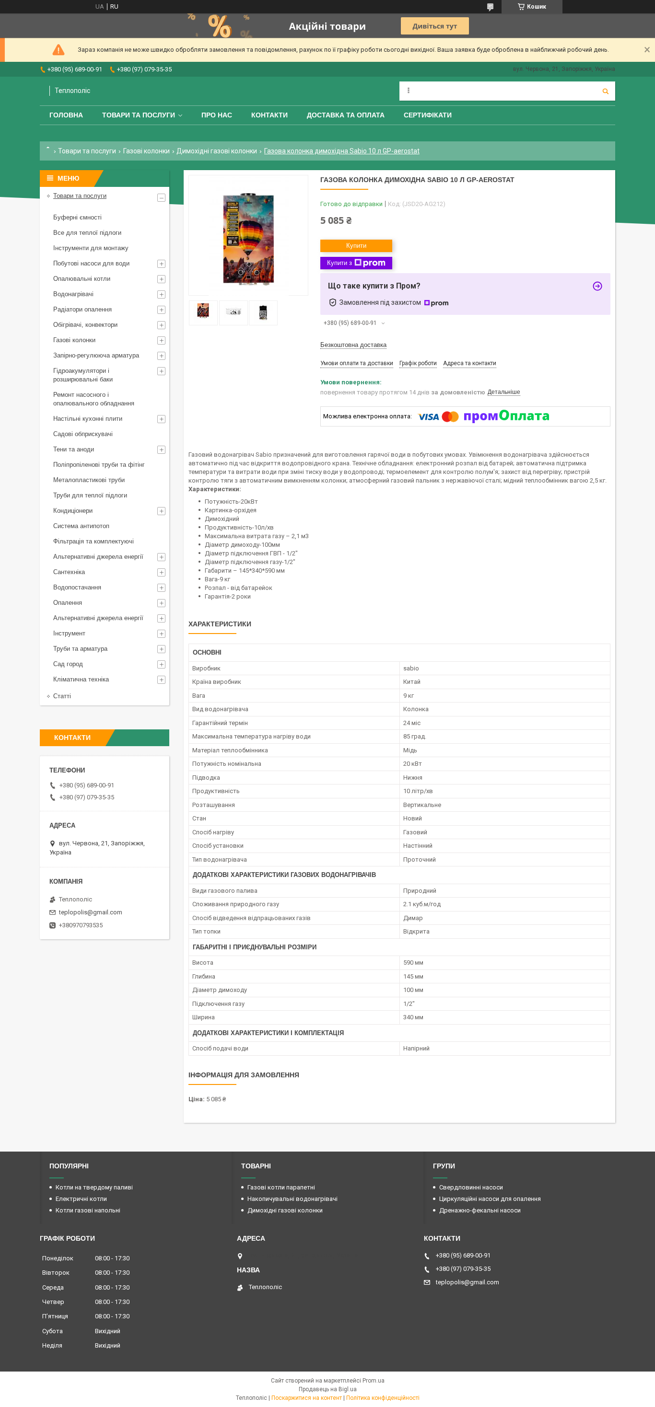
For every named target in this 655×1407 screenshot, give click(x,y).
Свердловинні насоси (471, 1187)
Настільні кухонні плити (87, 418)
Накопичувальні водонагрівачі (292, 1198)
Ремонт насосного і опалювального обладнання (93, 399)
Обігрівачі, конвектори (85, 324)
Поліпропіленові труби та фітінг (99, 464)
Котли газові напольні (88, 1210)
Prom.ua (374, 1380)
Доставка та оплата (346, 115)
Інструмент (69, 633)
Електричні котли (81, 1198)
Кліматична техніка (81, 679)
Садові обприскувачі (83, 434)
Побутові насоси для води (91, 263)
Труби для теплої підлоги (90, 495)
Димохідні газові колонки (216, 151)
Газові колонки (146, 151)
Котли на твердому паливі (94, 1187)
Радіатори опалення (82, 309)
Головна (66, 115)
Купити (356, 245)
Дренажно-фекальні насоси (480, 1210)
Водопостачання (77, 587)
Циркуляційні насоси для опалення (490, 1198)
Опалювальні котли (81, 278)
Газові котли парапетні (281, 1187)
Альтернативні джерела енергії (98, 556)
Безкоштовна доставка (353, 344)
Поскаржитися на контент (306, 1398)
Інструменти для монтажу (91, 248)
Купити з (339, 262)
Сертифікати (428, 115)
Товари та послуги (138, 115)
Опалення (67, 602)
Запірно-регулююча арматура (96, 355)
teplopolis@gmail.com (90, 912)
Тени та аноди (73, 449)
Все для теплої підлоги (87, 232)
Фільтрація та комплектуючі (93, 541)
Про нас (216, 115)
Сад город (68, 664)
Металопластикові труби (89, 480)
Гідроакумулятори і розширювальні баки (83, 375)
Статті (62, 696)
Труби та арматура (80, 648)
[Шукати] (605, 91)
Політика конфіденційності (383, 1398)
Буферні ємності (77, 217)
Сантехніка (69, 572)
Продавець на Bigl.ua (328, 1389)
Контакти (269, 115)
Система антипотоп (81, 526)
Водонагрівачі (73, 294)
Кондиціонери (73, 510)
